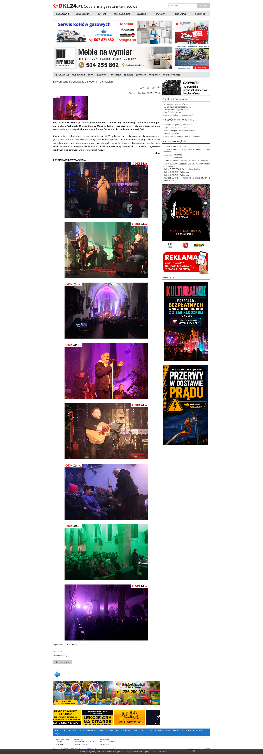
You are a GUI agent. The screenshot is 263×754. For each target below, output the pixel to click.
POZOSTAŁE (75, 731)
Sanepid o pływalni (171, 134)
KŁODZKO (61, 730)
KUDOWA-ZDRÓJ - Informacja (176, 146)
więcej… (58, 734)
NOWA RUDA (198, 731)
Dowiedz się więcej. (159, 751)
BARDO (188, 731)
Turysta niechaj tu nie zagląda (175, 127)
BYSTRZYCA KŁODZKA (67, 645)
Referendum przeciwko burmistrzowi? (179, 131)
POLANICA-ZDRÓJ (162, 731)
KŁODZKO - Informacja (172, 155)
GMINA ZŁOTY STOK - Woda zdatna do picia (181, 169)
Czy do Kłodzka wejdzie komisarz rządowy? (181, 136)
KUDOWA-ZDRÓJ (113, 731)
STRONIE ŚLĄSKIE (131, 731)
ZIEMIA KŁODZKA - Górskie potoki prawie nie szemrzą (185, 161)
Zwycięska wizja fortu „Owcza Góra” (178, 125)
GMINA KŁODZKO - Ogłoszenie (176, 172)
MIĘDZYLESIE (147, 731)
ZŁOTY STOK (177, 731)
